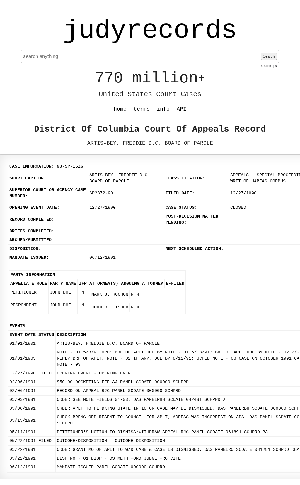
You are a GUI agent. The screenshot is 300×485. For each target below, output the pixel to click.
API (181, 109)
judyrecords (150, 31)
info (163, 109)
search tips (269, 66)
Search (269, 56)
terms (142, 109)
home (120, 109)
